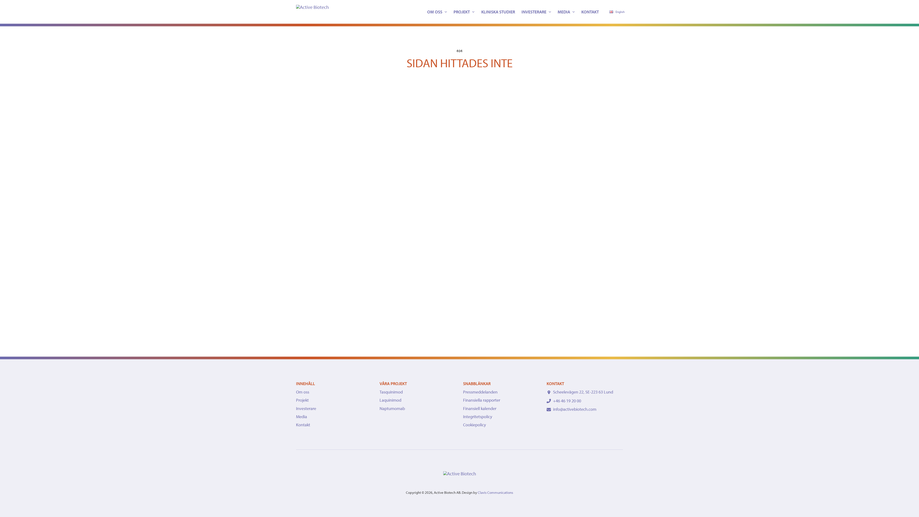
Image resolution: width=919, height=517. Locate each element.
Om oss (434, 12)
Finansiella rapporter (481, 400)
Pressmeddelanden (480, 392)
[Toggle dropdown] (445, 12)
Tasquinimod (391, 392)
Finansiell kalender (479, 408)
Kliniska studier (498, 12)
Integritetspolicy (477, 416)
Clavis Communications (495, 492)
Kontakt (590, 12)
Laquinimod (390, 400)
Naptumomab (392, 408)
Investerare (533, 12)
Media (564, 12)
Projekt (462, 12)
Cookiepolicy (474, 424)
